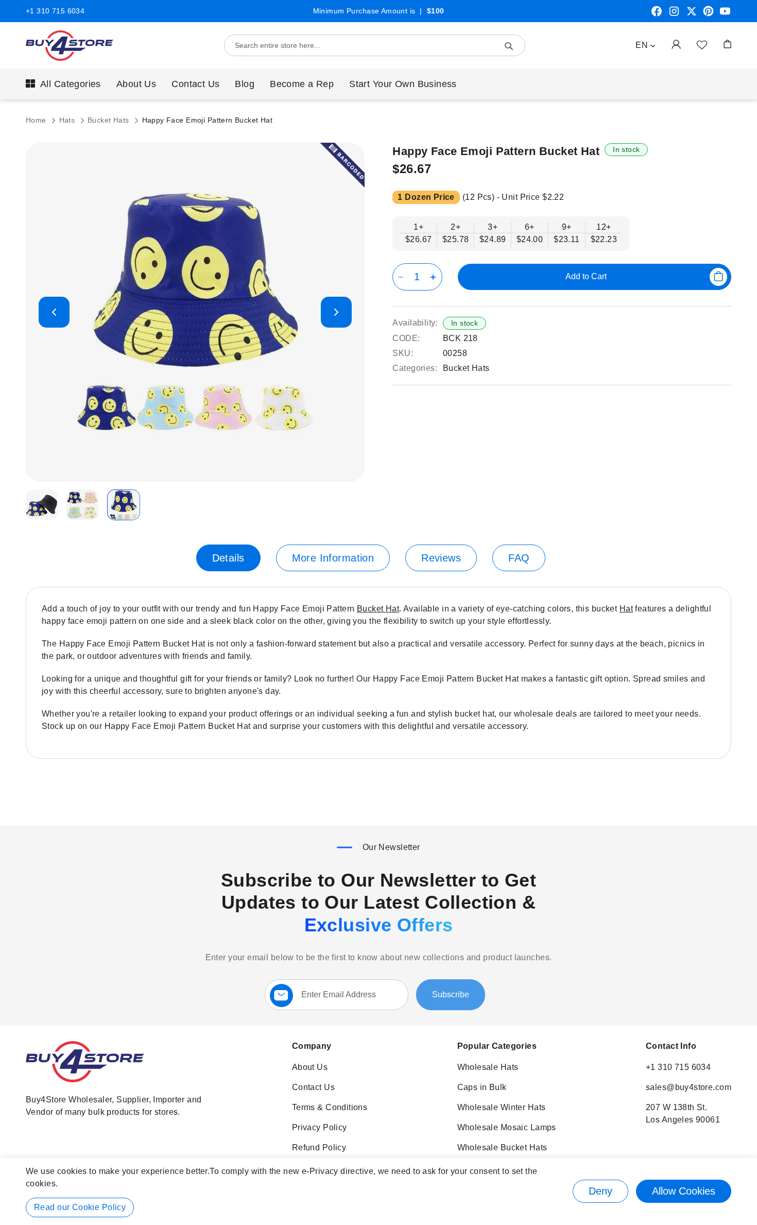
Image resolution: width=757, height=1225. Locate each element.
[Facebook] (656, 15)
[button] (645, 45)
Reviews (441, 558)
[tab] (228, 558)
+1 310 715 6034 (55, 11)
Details (228, 558)
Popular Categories (497, 1046)
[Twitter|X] (691, 15)
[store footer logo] (85, 1079)
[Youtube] (725, 15)
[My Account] (676, 44)
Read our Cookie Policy (80, 1207)
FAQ (518, 558)
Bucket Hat (378, 608)
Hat (626, 608)
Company (312, 1046)
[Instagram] (674, 15)
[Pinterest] (708, 15)
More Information (333, 558)
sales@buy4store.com (688, 1087)
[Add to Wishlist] (702, 44)
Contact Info (671, 1046)
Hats (68, 120)
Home (37, 120)
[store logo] (69, 45)
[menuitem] (63, 84)
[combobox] (374, 45)
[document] (378, 1191)
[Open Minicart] (727, 44)
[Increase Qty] (435, 277)
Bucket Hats (109, 120)
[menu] (378, 84)
